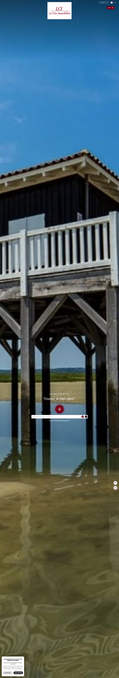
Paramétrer (8, 672)
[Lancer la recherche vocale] (59, 408)
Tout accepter (18, 672)
